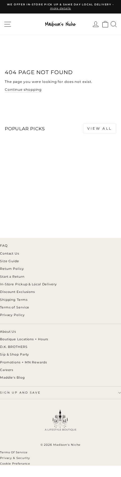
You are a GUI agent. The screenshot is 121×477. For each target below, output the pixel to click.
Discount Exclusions (17, 292)
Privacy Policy (12, 315)
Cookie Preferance (15, 463)
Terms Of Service (14, 452)
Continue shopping (23, 89)
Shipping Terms (14, 300)
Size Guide (9, 261)
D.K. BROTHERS (14, 347)
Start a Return (12, 277)
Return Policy (12, 269)
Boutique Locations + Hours (24, 339)
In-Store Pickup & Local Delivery (28, 284)
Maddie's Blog (12, 377)
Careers (6, 370)
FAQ (4, 246)
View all (99, 128)
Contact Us (9, 253)
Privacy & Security (15, 458)
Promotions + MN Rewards (23, 362)
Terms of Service (14, 307)
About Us (8, 332)
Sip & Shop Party (14, 354)
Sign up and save (20, 392)
